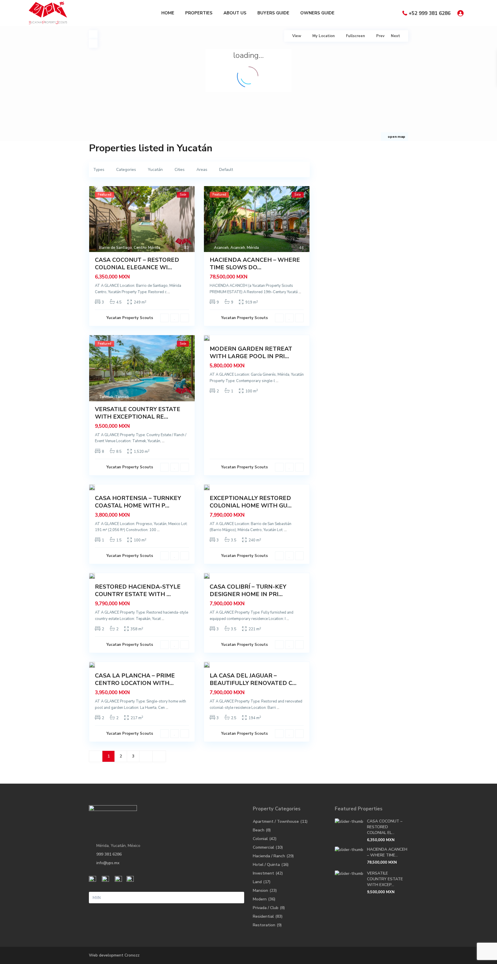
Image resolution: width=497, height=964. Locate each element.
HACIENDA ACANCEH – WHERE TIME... (387, 852)
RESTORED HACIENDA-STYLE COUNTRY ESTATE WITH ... (138, 590)
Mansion (260, 890)
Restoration (264, 925)
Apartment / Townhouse (276, 821)
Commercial (263, 847)
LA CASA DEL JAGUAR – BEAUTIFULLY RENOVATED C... (253, 679)
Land (257, 882)
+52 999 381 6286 (429, 13)
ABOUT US (234, 13)
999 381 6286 (109, 854)
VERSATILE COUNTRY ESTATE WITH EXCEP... (385, 879)
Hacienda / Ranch (269, 856)
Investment (263, 873)
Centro (140, 247)
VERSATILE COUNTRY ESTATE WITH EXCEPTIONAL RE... (137, 413)
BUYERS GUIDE (273, 13)
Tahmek (106, 397)
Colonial (260, 838)
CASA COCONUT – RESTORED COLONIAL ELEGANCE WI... (137, 263)
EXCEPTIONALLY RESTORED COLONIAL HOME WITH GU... (251, 501)
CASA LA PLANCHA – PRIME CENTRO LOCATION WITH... (135, 679)
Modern (260, 899)
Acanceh (221, 247)
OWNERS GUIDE (317, 13)
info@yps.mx (107, 863)
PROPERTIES (199, 13)
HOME (167, 13)
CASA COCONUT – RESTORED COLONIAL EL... (384, 826)
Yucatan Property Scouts (129, 317)
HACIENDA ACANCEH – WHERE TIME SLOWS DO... (255, 263)
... (168, 292)
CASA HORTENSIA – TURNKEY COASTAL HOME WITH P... (138, 501)
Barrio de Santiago (115, 247)
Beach (258, 830)
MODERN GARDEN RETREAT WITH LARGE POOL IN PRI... (251, 352)
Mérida (154, 247)
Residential (263, 916)
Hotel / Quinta (266, 864)
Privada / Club (265, 907)
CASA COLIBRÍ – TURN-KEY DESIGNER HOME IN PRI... (248, 590)
